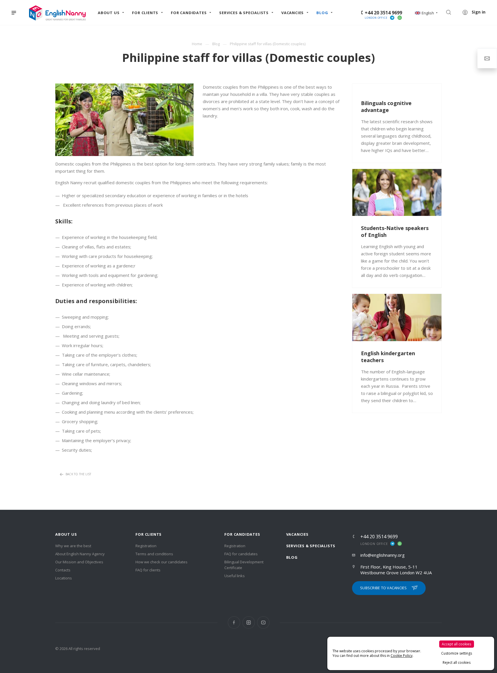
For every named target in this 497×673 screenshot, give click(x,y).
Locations (63, 578)
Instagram (248, 622)
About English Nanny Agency (80, 553)
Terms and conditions (154, 553)
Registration (145, 545)
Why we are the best (73, 545)
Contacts (62, 570)
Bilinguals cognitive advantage (386, 106)
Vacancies (297, 534)
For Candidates (242, 534)
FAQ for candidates (241, 553)
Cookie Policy (401, 655)
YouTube (263, 622)
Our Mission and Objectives (79, 561)
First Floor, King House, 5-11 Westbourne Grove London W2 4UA (396, 569)
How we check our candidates (161, 561)
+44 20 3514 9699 (383, 12)
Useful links (234, 575)
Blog (292, 557)
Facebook (234, 622)
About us (66, 534)
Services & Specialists (311, 545)
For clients (148, 534)
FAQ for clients (147, 570)
